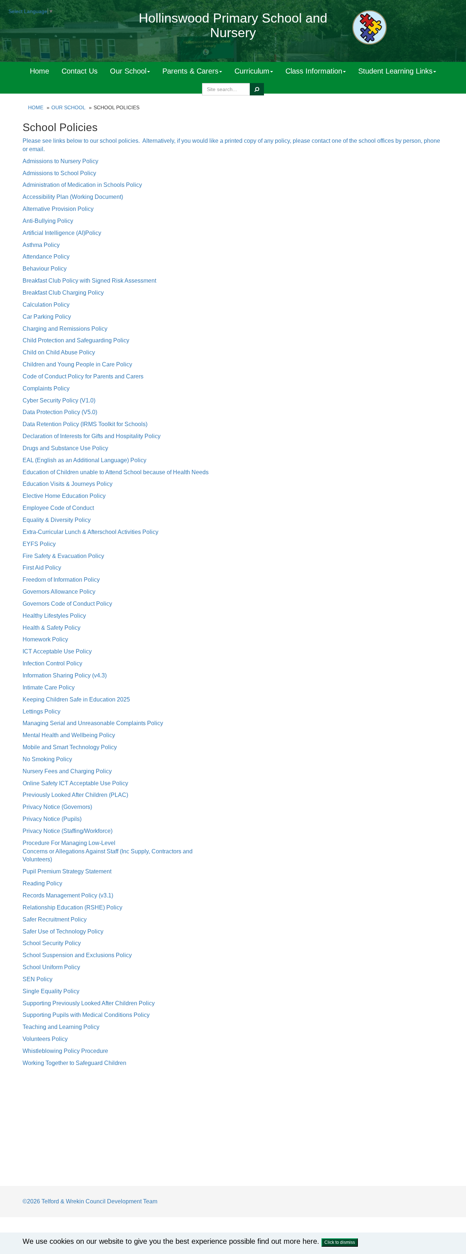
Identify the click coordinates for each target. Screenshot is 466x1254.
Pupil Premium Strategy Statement (67, 871)
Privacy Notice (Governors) (57, 807)
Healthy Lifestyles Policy (54, 616)
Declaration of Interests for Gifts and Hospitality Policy (92, 436)
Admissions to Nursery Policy (60, 161)
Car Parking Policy (47, 317)
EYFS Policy (39, 544)
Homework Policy (45, 639)
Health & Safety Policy (51, 628)
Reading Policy (42, 883)
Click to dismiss (339, 1242)
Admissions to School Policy (59, 173)
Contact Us (80, 71)
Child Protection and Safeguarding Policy (76, 340)
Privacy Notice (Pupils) (52, 819)
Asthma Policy (41, 245)
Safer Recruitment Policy (55, 919)
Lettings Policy (41, 711)
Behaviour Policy (45, 269)
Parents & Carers (190, 71)
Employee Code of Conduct (58, 508)
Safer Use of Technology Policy (63, 931)
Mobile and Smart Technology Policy (70, 747)
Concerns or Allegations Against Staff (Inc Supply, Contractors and (108, 851)
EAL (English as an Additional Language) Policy (84, 460)
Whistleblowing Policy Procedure (65, 1051)
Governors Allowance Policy (59, 592)
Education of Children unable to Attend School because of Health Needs (116, 472)
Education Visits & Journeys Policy (67, 484)
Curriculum (251, 71)
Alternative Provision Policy (58, 209)
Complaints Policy (46, 388)
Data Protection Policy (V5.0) (60, 412)
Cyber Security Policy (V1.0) (59, 400)
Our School (128, 71)
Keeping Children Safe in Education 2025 (76, 699)
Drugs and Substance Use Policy (65, 448)
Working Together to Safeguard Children (74, 1063)
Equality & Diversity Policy (57, 520)
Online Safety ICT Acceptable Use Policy (75, 783)
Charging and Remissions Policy (65, 329)
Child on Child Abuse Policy (59, 352)
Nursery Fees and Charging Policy (67, 771)
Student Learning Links (395, 71)
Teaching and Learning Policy (61, 1027)
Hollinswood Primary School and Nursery (233, 25)
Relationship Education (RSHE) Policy (72, 907)
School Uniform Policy (51, 967)
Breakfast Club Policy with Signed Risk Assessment (89, 281)
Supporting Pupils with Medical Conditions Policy (86, 1015)
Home (39, 71)
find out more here (287, 1241)
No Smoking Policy (47, 759)
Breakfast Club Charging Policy (63, 293)
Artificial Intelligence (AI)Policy (62, 233)
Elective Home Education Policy (64, 496)
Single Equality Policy (51, 991)
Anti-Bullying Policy (48, 221)
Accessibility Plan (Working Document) (73, 197)
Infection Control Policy (52, 663)
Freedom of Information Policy (61, 580)
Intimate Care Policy (49, 687)
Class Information (313, 71)
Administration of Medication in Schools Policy (82, 185)
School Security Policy (52, 943)
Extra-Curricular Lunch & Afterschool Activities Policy (90, 532)
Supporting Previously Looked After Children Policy (89, 1003)
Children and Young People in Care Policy (77, 364)
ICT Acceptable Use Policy (57, 651)
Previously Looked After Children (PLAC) (75, 795)
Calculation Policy (46, 305)
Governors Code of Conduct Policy (67, 604)
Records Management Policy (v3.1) (68, 895)
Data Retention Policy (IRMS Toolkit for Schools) (85, 424)
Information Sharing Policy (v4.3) (65, 675)
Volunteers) (37, 859)
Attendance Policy (46, 256)
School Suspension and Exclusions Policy (77, 955)
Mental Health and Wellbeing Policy (69, 735)
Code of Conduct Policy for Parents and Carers (83, 376)
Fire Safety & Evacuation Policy (63, 556)
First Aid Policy (42, 568)
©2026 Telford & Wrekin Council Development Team (90, 1201)
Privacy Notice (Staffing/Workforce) (67, 831)
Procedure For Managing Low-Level (69, 843)
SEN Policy (37, 979)
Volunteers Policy (45, 1039)
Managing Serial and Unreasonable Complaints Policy (93, 723)
